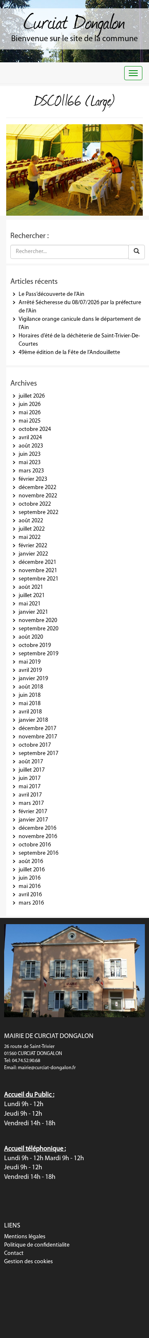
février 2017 (33, 812)
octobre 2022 (35, 504)
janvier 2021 (33, 612)
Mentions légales (25, 1237)
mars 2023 (31, 471)
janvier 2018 (33, 720)
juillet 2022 (32, 529)
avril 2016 (30, 895)
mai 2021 (30, 604)
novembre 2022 (38, 496)
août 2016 (31, 861)
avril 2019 (30, 670)
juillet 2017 (32, 770)
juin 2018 (30, 695)
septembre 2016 (38, 853)
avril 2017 (30, 795)
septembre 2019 (38, 654)
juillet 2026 (32, 396)
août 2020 (31, 637)
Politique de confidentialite (37, 1245)
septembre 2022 (38, 512)
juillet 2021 (32, 596)
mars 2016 (31, 903)
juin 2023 (30, 454)
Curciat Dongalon (74, 20)
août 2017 (31, 762)
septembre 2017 (38, 753)
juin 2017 (30, 778)
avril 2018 (30, 712)
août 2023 (31, 446)
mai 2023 (30, 463)
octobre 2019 (35, 645)
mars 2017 (31, 803)
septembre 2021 (38, 579)
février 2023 (33, 479)
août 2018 (31, 687)
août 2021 (31, 587)
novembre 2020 (38, 620)
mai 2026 (30, 413)
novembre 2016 (38, 837)
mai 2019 (30, 662)
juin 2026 (30, 404)
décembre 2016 (37, 828)
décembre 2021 (37, 562)
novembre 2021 (38, 571)
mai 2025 (30, 421)
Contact (14, 1253)
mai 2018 (30, 704)
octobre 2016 (35, 845)
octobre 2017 (35, 745)
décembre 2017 (37, 729)
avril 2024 (30, 438)
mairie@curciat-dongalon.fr (47, 1067)
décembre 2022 (37, 488)
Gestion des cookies (28, 1262)
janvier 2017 (33, 820)
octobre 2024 (35, 429)
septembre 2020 (38, 629)
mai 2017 (30, 787)
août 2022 (31, 521)
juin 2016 (30, 878)
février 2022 (33, 546)
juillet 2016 (32, 870)
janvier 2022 (33, 554)
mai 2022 (30, 537)
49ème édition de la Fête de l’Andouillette (69, 352)
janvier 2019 (33, 679)
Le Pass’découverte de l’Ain (51, 294)
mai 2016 (30, 886)
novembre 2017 (38, 737)
